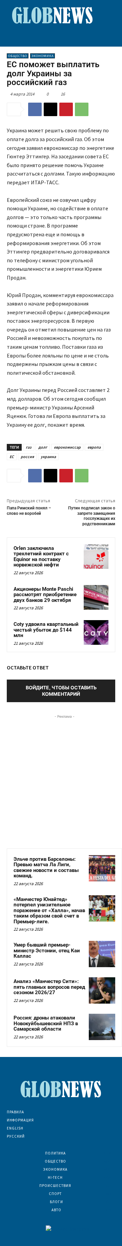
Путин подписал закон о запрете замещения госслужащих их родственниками (91, 516)
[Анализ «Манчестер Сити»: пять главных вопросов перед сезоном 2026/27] (102, 990)
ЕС (11, 456)
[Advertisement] (61, 781)
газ (29, 447)
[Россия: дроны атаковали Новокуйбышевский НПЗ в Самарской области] (102, 1027)
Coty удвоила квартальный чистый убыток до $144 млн (46, 629)
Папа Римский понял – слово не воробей (29, 510)
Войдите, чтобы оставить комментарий (61, 691)
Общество (17, 56)
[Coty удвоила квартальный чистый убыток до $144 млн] (96, 632)
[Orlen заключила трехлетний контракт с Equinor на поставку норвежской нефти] (96, 556)
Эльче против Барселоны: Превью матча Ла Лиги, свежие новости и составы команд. (46, 867)
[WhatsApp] (81, 109)
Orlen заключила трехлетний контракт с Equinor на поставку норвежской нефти (41, 556)
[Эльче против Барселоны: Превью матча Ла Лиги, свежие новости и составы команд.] (102, 868)
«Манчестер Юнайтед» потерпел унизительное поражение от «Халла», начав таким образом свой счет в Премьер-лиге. (49, 910)
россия (27, 456)
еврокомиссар (67, 447)
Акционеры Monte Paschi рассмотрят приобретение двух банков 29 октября (45, 594)
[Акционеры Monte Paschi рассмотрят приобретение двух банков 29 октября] (96, 597)
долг (42, 447)
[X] (50, 109)
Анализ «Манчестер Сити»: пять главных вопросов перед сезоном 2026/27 (49, 987)
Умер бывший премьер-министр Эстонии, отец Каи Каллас (47, 950)
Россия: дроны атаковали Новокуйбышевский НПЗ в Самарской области (46, 1023)
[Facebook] (35, 109)
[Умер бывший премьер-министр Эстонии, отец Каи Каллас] (102, 954)
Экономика (43, 56)
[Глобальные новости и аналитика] (52, 15)
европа (94, 447)
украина (48, 456)
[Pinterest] (66, 109)
